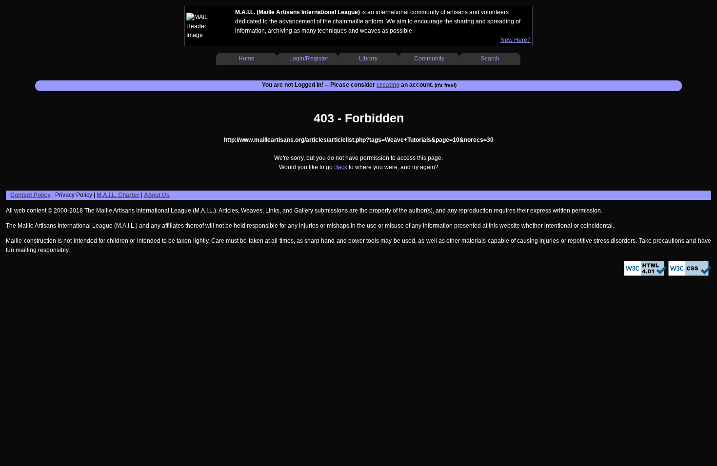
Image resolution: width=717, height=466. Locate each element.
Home (247, 58)
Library (368, 58)
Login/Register (308, 58)
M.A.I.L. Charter (118, 195)
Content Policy (30, 195)
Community (429, 58)
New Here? (515, 40)
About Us (157, 195)
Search (489, 58)
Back (340, 167)
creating (388, 84)
